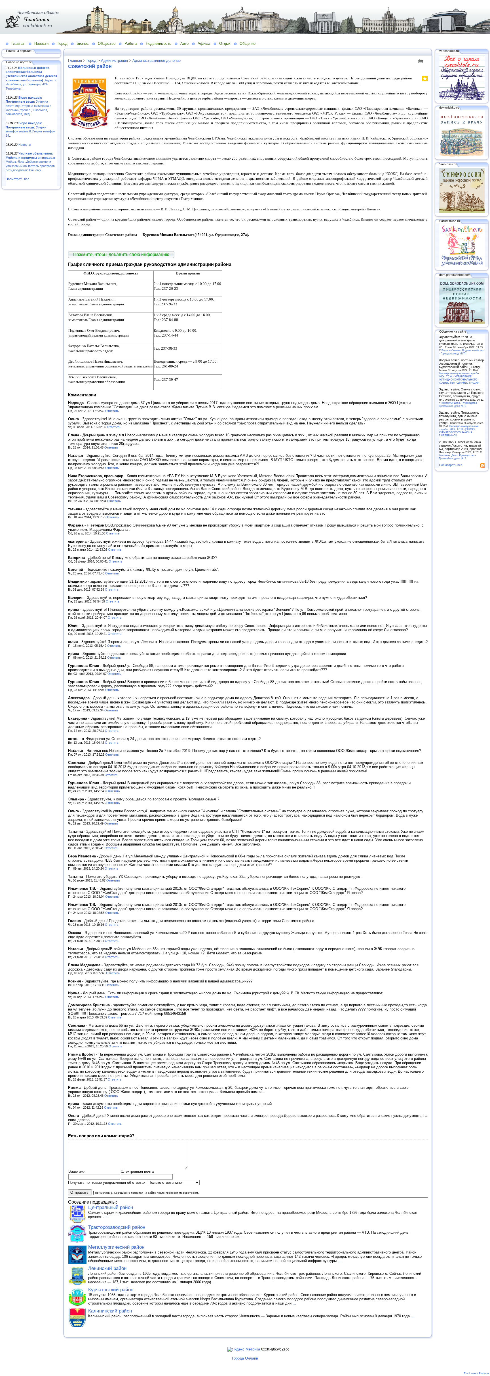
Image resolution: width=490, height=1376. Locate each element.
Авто (184, 43)
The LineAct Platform (476, 1373)
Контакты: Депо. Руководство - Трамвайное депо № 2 (457, 457)
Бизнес (83, 43)
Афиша (204, 43)
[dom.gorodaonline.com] (462, 322)
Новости (41, 43)
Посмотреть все (17, 179)
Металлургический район (116, 1247)
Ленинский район (107, 1268)
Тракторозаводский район (116, 1227)
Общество (106, 43)
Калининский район (110, 1311)
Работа (130, 43)
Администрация (114, 60)
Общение (247, 43)
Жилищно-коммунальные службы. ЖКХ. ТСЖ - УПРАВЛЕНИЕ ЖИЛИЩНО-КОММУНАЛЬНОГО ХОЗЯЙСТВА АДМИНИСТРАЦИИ (459, 378)
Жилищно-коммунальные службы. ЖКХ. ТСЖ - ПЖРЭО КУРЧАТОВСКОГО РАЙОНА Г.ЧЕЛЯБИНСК (459, 430)
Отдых (225, 43)
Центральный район (110, 1207)
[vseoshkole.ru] (462, 98)
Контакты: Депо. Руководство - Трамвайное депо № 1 (459, 404)
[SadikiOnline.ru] (462, 266)
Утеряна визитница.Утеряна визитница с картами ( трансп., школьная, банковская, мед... (28, 106)
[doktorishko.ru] (462, 155)
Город (62, 43)
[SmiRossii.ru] (462, 212)
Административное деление (156, 60)
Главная (18, 43)
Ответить (112, 411)
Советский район (90, 66)
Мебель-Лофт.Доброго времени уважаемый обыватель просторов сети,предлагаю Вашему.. (30, 162)
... (106, 1217)
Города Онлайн (245, 1358)
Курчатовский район (110, 1289)
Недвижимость (158, 43)
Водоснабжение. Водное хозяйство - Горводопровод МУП (461, 352)
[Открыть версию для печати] (421, 60)
